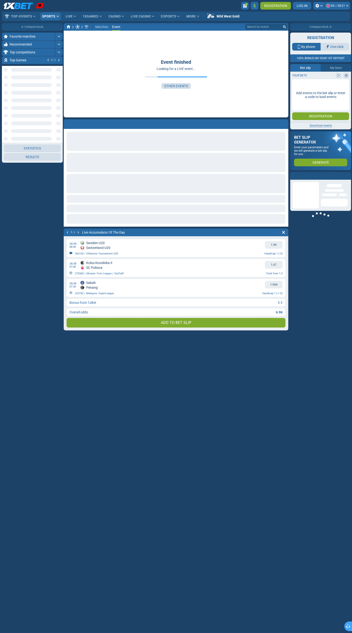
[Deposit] (254, 6)
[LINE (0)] (68, 27)
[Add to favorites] (58, 67)
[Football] (77, 27)
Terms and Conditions (323, 85)
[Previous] (48, 60)
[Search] (284, 27)
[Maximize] (59, 36)
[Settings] (318, 6)
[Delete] (283, 232)
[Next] (59, 60)
